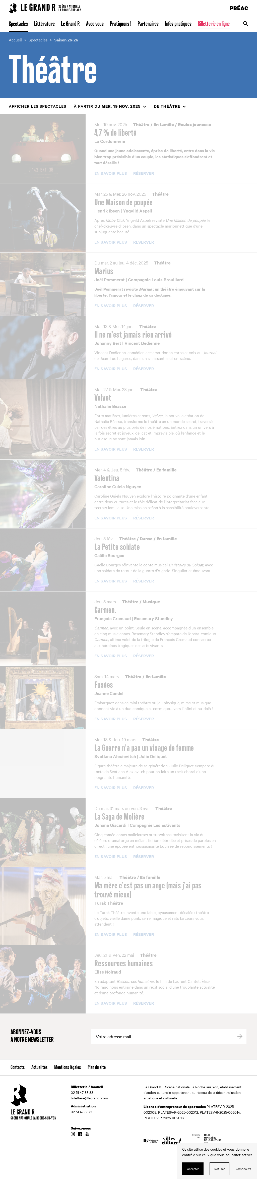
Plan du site (97, 1067)
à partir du (107, 106)
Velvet (102, 398)
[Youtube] (87, 1134)
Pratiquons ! (120, 24)
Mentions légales (67, 1067)
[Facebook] (80, 1134)
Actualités (39, 1067)
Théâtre (141, 124)
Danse (146, 539)
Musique (151, 602)
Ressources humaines (123, 964)
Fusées (103, 685)
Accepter (193, 1168)
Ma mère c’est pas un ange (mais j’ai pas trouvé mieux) (148, 890)
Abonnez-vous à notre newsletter (32, 1036)
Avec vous (95, 24)
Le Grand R (70, 24)
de (167, 106)
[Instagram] (73, 1134)
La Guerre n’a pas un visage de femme (144, 748)
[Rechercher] (245, 24)
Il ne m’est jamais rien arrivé (133, 335)
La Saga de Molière (119, 817)
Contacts (18, 1067)
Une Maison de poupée (123, 203)
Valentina (106, 478)
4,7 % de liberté (115, 133)
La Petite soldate (117, 547)
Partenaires (148, 24)
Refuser (219, 1168)
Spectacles (18, 24)
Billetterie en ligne (214, 24)
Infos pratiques (178, 24)
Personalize (243, 1168)
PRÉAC (239, 8)
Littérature (44, 24)
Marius (103, 271)
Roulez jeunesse (194, 124)
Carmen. (105, 610)
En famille (164, 124)
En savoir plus (110, 173)
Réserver (143, 173)
